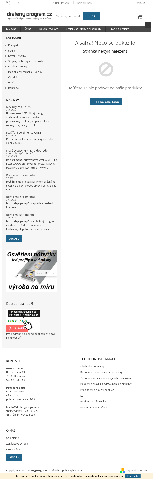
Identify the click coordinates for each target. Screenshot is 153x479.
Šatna (11, 51)
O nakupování (61, 3)
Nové (11, 83)
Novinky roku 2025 (18, 106)
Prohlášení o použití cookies (97, 390)
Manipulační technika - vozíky (25, 72)
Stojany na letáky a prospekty (26, 61)
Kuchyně (13, 45)
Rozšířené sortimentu (20, 175)
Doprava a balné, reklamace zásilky (101, 372)
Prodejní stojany (17, 67)
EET (82, 396)
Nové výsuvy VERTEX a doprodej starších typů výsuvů (27, 152)
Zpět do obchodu (106, 102)
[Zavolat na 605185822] (12, 3)
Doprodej (13, 88)
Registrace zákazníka (93, 402)
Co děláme (12, 438)
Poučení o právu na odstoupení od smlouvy (106, 384)
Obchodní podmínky (92, 367)
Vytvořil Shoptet (137, 471)
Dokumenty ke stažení (93, 408)
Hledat (91, 16)
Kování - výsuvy (17, 56)
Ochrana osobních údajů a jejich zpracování (105, 378)
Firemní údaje (14, 450)
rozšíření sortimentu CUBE (23, 132)
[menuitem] (11, 29)
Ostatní (12, 77)
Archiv (14, 238)
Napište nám (84, 3)
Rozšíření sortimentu (20, 214)
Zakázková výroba (17, 444)
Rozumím (132, 476)
